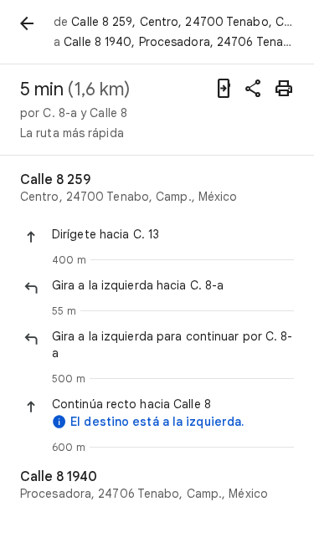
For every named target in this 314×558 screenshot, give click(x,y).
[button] (173, 234)
